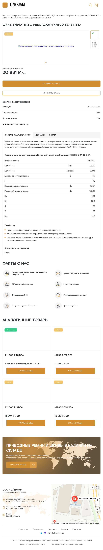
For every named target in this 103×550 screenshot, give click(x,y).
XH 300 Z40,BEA (14, 355)
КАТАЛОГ (5, 5)
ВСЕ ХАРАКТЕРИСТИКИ (14, 124)
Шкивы (42, 15)
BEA (48, 15)
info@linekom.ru (13, 516)
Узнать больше (26, 371)
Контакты (77, 529)
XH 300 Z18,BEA (63, 355)
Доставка (52, 529)
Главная (6, 15)
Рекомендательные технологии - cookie (68, 544)
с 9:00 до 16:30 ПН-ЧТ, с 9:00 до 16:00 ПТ (96, 5)
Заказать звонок (18, 465)
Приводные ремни (29, 15)
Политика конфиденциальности (32, 544)
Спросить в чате (51, 93)
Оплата (64, 529)
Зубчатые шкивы (59, 15)
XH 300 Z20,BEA (64, 407)
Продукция (15, 15)
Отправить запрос (52, 84)
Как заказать (38, 529)
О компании (23, 529)
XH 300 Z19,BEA (14, 407)
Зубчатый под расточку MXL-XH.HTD (83, 15)
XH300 (5, 18)
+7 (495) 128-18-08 (14, 509)
